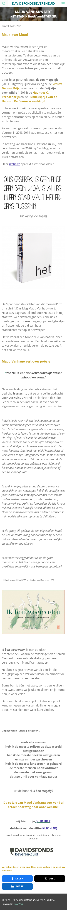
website (14, 164)
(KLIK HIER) (49, 828)
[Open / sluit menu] (63, 3)
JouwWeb (18, 903)
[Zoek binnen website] (4, 3)
